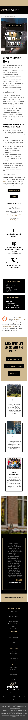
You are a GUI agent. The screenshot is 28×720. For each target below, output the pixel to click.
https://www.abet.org (8, 326)
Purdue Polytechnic (5, 15)
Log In (14, 699)
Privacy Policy (22, 715)
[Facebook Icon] (3, 696)
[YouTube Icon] (14, 696)
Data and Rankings (13, 669)
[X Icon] (8, 696)
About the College (13, 667)
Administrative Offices (13, 672)
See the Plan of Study (14, 359)
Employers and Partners (13, 623)
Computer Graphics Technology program (19, 319)
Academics (13, 15)
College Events (13, 653)
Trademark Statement (14, 712)
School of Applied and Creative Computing (14, 214)
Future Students (13, 611)
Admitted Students (13, 628)
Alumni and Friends (13, 621)
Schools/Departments (13, 637)
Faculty (13, 626)
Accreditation (13, 677)
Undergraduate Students (13, 614)
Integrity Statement (20, 713)
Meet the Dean (13, 674)
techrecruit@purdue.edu (15, 708)
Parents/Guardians (13, 619)
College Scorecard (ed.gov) (13, 715)
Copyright (4, 710)
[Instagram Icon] (19, 696)
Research (13, 644)
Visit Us (13, 642)
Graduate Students (13, 616)
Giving (13, 679)
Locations (13, 640)
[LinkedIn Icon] (24, 696)
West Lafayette (14, 220)
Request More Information (14, 366)
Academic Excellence (13, 656)
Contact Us (14, 716)
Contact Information (13, 658)
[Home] (14, 9)
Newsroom (13, 651)
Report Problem (13, 661)
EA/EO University (11, 713)
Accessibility (3, 713)
